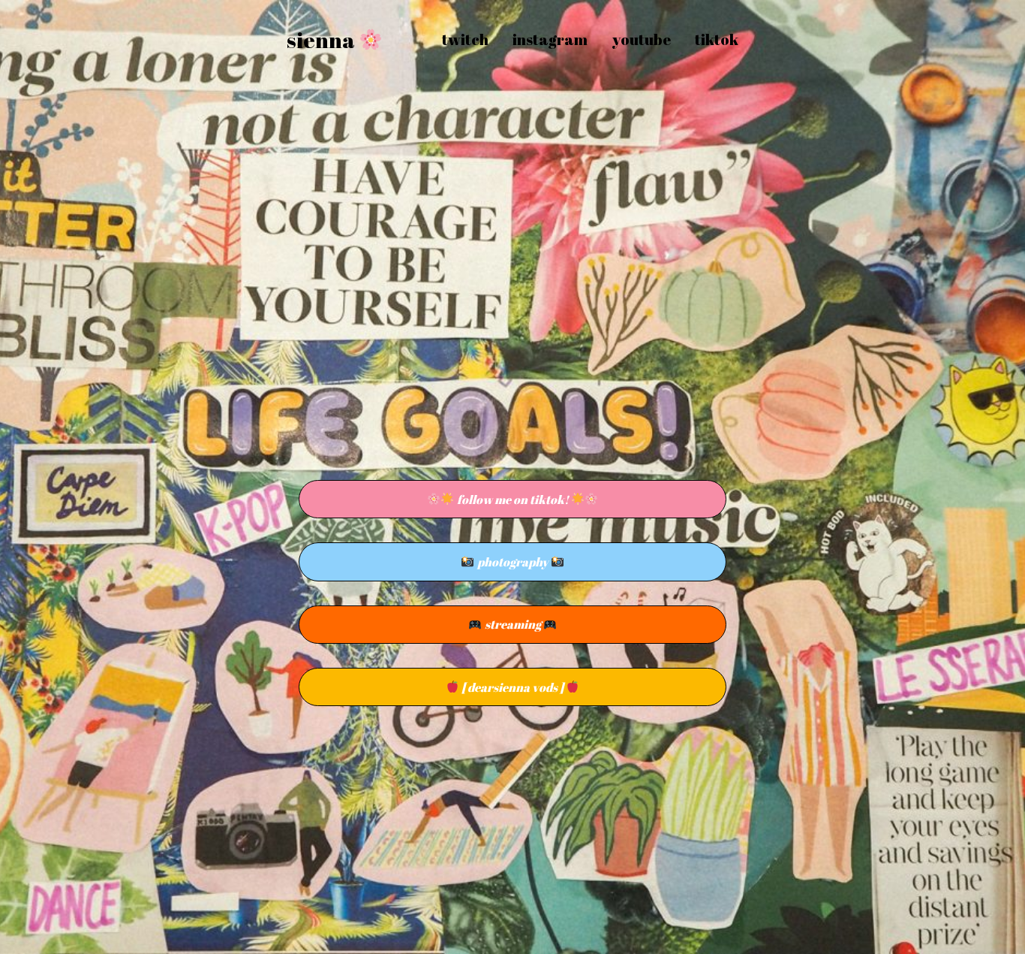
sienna (323, 40)
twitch (465, 39)
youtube (641, 39)
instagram (550, 39)
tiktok (716, 39)
